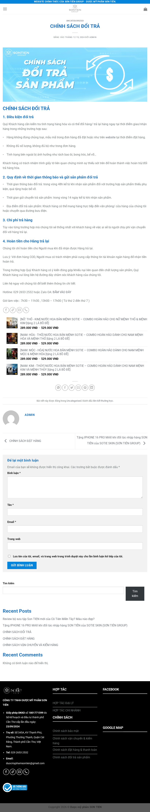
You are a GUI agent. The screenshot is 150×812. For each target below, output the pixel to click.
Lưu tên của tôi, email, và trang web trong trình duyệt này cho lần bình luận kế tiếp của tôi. (68, 556)
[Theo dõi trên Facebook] (6, 310)
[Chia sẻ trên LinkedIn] (92, 388)
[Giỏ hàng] (145, 9)
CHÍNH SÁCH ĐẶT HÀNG (25, 440)
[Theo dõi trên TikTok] (13, 310)
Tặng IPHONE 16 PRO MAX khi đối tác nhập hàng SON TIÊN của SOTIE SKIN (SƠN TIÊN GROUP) (65, 625)
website (110, 137)
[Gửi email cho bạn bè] (78, 388)
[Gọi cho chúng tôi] (26, 310)
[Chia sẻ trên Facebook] (65, 388)
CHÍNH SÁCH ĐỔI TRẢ (17, 632)
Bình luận (14, 473)
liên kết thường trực (103, 400)
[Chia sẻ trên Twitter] (72, 388)
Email (11, 522)
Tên (10, 505)
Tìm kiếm (8, 583)
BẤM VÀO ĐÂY (62, 292)
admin (92, 37)
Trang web (13, 539)
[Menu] (5, 8)
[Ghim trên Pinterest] (85, 388)
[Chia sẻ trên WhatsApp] (58, 388)
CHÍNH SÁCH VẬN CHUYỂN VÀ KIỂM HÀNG (30, 645)
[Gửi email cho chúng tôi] (19, 310)
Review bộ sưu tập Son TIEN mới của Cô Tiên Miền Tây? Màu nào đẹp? (49, 619)
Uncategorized (75, 21)
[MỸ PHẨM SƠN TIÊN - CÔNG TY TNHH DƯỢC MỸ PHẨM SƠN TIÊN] (75, 9)
